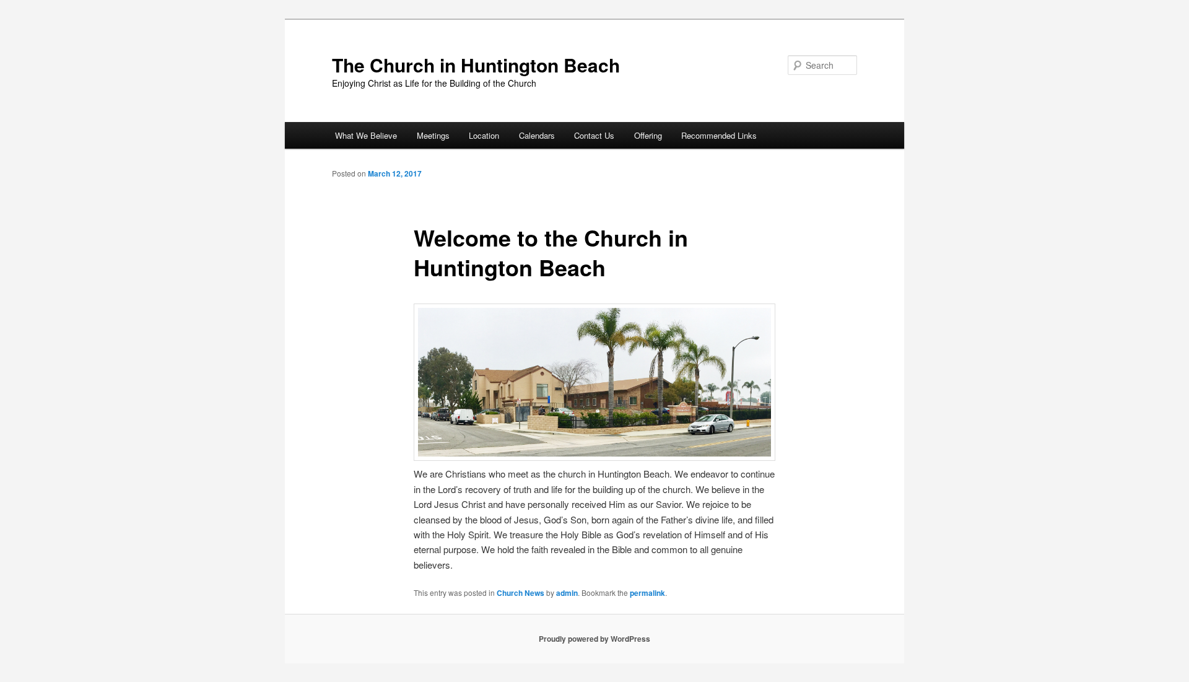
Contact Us (594, 135)
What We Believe (366, 135)
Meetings (433, 135)
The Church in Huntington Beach (476, 64)
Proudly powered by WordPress (594, 638)
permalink (647, 592)
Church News (520, 592)
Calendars (537, 135)
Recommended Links (719, 135)
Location (484, 135)
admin (567, 592)
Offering (648, 135)
